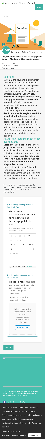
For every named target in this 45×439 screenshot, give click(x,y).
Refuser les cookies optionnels (14, 435)
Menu (39, 7)
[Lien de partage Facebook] (32, 52)
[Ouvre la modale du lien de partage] (41, 52)
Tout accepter (34, 435)
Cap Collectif (25, 393)
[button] (11, 236)
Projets (6, 16)
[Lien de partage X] (37, 52)
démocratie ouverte (20, 395)
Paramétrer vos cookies (11, 431)
